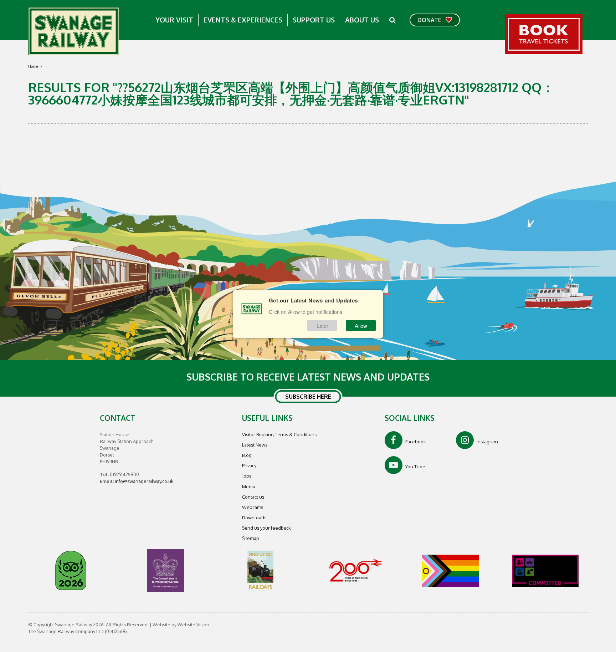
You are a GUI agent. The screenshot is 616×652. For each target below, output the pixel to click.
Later (322, 325)
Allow (361, 325)
